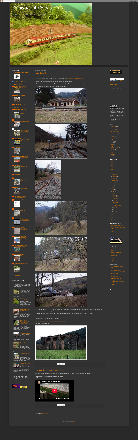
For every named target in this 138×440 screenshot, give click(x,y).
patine (112, 149)
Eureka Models (17, 147)
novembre (114, 176)
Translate (120, 80)
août (113, 182)
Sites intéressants (53, 66)
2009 (112, 219)
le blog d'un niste (114, 280)
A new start (16, 175)
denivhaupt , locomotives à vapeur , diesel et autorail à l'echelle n (21, 374)
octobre (114, 178)
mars (113, 191)
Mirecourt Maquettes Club (20, 218)
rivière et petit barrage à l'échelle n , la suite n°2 (25, 310)
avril (113, 189)
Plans (36, 66)
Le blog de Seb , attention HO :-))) (118, 271)
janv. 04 (115, 207)
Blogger (74, 421)
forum (112, 139)
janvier (113, 195)
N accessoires (114, 255)
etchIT (112, 258)
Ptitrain (15, 129)
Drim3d (112, 250)
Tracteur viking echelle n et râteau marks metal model (25, 344)
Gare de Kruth (40, 73)
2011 (112, 216)
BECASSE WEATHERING (19, 95)
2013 (112, 173)
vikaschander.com (24, 289)
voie (112, 155)
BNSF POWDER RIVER (19, 209)
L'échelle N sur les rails (19, 283)
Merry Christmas (23, 188)
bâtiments (113, 129)
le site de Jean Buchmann (116, 225)
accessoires (113, 126)
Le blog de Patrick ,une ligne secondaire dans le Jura (117, 269)
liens (48, 365)
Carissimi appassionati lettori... (20, 197)
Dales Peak (16, 274)
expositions (113, 137)
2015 (112, 169)
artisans (112, 128)
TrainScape (16, 178)
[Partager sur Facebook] (62, 364)
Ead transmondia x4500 (25, 353)
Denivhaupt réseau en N (38, 7)
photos (50, 365)
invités (43, 407)
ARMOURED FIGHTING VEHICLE (21, 72)
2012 (112, 214)
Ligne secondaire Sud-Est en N (21, 245)
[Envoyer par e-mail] (58, 364)
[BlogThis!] (59, 364)
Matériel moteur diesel (81, 66)
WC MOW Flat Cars (24, 166)
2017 (112, 165)
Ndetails (113, 257)
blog (40, 407)
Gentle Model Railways (19, 227)
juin (113, 185)
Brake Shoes (16, 107)
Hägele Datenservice (18, 84)
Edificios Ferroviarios (19, 254)
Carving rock (22, 210)
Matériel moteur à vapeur (66, 66)
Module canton (23, 246)
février (113, 193)
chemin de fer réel (43, 365)
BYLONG (16, 187)
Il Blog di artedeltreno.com (20, 196)
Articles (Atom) (44, 413)
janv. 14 (115, 198)
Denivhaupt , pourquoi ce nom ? (25, 66)
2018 (112, 163)
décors (112, 136)
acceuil (13, 66)
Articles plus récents (40, 411)
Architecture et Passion (116, 252)
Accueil (70, 411)
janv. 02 (115, 211)
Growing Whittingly (23, 87)
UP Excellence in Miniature (20, 199)
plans (112, 152)
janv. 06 (115, 200)
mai (113, 187)
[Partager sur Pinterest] (64, 364)
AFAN (112, 286)
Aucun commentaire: (51, 363)
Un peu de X (43, 66)
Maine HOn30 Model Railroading (21, 156)
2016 (112, 167)
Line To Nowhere (17, 174)
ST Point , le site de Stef (116, 278)
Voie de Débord (17, 138)
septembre (114, 180)
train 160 (113, 249)
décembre (114, 174)
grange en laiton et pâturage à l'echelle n (24, 299)
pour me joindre (113, 84)
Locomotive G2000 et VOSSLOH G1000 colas (25, 333)
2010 (112, 217)
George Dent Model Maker (20, 236)
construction (113, 133)
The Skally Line (17, 165)
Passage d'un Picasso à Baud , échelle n (51, 370)
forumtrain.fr (113, 284)
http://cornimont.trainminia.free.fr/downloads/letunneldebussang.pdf (50, 321)
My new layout (17, 275)
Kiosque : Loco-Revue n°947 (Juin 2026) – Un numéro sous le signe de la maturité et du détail (24, 132)
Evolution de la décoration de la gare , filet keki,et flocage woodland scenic (25, 322)
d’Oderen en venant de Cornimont (75, 78)
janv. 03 (115, 209)
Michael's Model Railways (20, 86)
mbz (112, 260)
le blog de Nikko (114, 273)
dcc (111, 134)
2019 (112, 161)
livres (112, 144)
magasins (113, 146)
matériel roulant (114, 147)
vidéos (46, 407)
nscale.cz (113, 253)
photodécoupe (114, 151)
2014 (112, 171)
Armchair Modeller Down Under (21, 120)
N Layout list (113, 275)
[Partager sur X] (61, 364)
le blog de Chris (114, 276)
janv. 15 (115, 196)
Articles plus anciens (100, 411)
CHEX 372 (22, 266)
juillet (113, 184)
